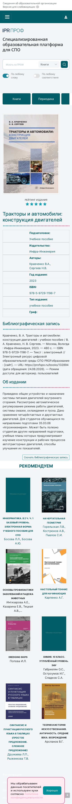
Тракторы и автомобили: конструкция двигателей (32, 217)
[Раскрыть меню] (7, 16)
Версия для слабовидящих (19, 6)
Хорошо (52, 790)
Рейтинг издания (36, 200)
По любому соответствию (50, 75)
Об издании (14, 382)
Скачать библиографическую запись (46, 457)
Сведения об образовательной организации (30, 3)
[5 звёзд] (36, 204)
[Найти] (64, 64)
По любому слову (17, 75)
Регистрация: (12, 774)
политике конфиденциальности (27, 795)
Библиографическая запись (31, 323)
